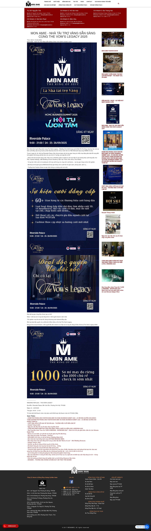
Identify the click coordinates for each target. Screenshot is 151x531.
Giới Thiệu (56, 1)
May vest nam (114, 481)
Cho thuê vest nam (115, 479)
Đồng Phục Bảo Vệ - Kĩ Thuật (93, 508)
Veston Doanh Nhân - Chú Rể (93, 479)
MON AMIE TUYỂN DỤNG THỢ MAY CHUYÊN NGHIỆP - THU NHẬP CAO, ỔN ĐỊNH (112, 75)
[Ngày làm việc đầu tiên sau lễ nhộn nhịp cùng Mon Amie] (113, 224)
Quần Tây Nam (89, 489)
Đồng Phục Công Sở (65, 5)
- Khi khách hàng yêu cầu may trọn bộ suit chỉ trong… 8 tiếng (44, 446)
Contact (89, 1)
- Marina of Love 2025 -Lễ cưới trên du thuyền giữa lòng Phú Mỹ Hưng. (46, 434)
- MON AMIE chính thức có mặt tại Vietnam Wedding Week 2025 (45, 437)
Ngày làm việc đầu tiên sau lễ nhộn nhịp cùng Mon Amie (112, 236)
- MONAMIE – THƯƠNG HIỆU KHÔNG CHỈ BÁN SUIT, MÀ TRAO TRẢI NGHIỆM (49, 460)
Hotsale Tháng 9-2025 (108, 212)
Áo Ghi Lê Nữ (89, 498)
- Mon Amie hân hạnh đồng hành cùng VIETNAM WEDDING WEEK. (45, 439)
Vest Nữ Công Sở (90, 496)
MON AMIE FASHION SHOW (110, 51)
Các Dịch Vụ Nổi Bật (50, 5)
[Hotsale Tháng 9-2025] (113, 201)
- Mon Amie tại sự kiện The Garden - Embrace (40, 435)
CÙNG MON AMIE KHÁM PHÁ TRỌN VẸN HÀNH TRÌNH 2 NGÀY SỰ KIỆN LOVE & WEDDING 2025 (112, 262)
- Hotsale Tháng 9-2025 (33, 425)
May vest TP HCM (115, 500)
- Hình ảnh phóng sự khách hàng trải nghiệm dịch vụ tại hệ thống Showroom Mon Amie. (51, 458)
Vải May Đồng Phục (96, 5)
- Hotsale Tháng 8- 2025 (34, 442)
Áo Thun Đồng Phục (80, 5)
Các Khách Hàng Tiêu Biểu (103, 1)
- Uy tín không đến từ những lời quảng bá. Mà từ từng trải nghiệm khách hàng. (48, 453)
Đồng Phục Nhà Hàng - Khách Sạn (94, 503)
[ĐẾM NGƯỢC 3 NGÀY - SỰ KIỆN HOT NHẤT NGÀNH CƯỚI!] (113, 89)
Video (82, 1)
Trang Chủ (47, 1)
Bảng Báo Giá (66, 1)
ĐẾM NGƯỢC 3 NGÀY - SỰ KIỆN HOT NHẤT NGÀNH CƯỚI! (112, 101)
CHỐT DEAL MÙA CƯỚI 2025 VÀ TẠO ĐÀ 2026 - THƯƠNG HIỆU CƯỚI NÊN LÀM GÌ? (113, 187)
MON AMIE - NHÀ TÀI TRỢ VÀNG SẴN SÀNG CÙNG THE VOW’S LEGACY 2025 (113, 126)
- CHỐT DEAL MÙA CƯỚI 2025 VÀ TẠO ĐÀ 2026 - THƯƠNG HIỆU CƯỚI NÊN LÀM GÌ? (51, 423)
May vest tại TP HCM (116, 484)
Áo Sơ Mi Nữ (88, 494)
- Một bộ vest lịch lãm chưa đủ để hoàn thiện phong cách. (43, 447)
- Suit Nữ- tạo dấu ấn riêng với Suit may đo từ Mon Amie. (42, 444)
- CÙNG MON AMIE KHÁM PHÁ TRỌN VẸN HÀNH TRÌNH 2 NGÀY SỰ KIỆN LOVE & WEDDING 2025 (55, 428)
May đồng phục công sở (116, 490)
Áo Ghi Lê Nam (89, 486)
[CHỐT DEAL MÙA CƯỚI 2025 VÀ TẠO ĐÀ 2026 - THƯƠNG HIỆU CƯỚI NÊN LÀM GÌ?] (113, 174)
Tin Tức (75, 1)
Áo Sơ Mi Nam (89, 484)
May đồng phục (114, 497)
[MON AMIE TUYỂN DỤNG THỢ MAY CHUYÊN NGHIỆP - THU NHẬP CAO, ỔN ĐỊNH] (113, 62)
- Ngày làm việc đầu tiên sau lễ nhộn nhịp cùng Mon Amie (43, 427)
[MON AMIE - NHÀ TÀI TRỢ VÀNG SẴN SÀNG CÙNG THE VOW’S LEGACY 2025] (113, 114)
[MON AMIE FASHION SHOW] (113, 39)
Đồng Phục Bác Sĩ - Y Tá (92, 506)
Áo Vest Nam (88, 481)
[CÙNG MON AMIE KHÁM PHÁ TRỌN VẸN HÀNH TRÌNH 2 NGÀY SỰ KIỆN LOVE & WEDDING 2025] (113, 249)
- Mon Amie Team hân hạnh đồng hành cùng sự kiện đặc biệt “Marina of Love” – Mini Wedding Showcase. (56, 440)
